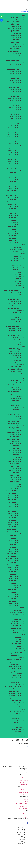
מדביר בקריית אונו (12, 197)
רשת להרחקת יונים (14, 298)
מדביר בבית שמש (12, 226)
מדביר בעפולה (13, 139)
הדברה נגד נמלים (17, 62)
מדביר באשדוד (13, 231)
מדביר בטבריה (13, 143)
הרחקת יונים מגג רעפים (13, 332)
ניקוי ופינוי (19, 310)
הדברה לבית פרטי (14, 78)
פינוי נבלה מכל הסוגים (16, 280)
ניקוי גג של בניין (15, 314)
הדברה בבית (16, 82)
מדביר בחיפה (13, 129)
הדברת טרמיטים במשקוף (12, 60)
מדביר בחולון (13, 179)
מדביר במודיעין (13, 217)
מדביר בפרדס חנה (12, 166)
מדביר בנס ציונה (12, 204)
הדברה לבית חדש (14, 80)
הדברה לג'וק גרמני (14, 96)
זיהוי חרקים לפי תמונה (16, 366)
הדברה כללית (18, 44)
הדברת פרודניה (15, 355)
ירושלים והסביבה (14, 222)
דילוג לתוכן (25, 821)
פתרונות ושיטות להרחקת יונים (11, 323)
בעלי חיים (19, 68)
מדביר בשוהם (13, 215)
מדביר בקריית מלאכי (11, 233)
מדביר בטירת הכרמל (11, 127)
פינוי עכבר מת (18, 278)
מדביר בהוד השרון (12, 154)
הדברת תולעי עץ (18, 360)
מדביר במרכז (13, 172)
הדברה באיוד (19, 357)
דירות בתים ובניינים (17, 75)
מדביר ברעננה (13, 156)
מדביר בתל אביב (12, 174)
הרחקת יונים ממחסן (14, 330)
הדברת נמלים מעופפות (13, 66)
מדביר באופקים (12, 238)
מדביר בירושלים (12, 224)
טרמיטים (20, 55)
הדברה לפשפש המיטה (13, 109)
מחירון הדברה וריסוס (16, 371)
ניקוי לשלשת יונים (14, 312)
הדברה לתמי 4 (15, 53)
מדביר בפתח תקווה (12, 188)
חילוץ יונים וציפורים (17, 341)
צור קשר (23, 373)
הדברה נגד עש (18, 362)
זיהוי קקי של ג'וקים (17, 368)
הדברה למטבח (15, 93)
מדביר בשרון (13, 147)
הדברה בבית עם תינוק (16, 17)
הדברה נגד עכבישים (14, 102)
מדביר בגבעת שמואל (11, 195)
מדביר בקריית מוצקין (11, 130)
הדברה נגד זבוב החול (16, 265)
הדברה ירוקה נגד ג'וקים (13, 21)
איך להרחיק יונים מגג (13, 324)
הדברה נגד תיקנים (14, 48)
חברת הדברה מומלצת (13, 51)
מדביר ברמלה (13, 219)
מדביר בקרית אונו (12, 192)
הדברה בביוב (16, 91)
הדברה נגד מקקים (14, 120)
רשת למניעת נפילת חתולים (15, 369)
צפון (18, 123)
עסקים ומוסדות (18, 33)
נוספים (23, 346)
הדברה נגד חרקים (14, 118)
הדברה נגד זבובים (17, 267)
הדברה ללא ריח (15, 30)
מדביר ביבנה (13, 206)
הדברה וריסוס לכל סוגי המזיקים (11, 50)
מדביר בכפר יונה (12, 159)
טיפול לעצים (19, 350)
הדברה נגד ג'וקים (14, 100)
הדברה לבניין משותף (14, 87)
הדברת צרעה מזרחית (16, 260)
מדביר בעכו (14, 141)
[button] (14, 375)
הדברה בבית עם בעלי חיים (12, 69)
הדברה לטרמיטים (14, 57)
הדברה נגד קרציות (14, 112)
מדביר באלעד (13, 199)
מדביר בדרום (13, 229)
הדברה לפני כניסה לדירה (13, 77)
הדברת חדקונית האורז (13, 114)
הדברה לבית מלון (14, 41)
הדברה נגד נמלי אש (14, 64)
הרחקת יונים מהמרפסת (13, 333)
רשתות (20, 294)
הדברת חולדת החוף (17, 251)
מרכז (18, 170)
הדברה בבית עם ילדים (13, 28)
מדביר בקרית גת (12, 237)
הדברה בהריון (15, 23)
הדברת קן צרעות (18, 256)
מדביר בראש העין (12, 201)
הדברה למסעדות (15, 37)
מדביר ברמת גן (13, 184)
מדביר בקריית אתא (12, 132)
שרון (18, 145)
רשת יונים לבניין (15, 301)
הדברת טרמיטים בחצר (13, 59)
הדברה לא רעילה (15, 32)
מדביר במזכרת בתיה (11, 210)
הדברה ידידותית (15, 24)
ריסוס (23, 15)
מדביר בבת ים (13, 177)
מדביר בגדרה (13, 211)
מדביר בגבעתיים (12, 183)
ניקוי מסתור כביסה (14, 292)
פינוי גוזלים (16, 317)
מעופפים (23, 253)
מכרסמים (22, 244)
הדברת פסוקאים (18, 359)
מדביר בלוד (14, 220)
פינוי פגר (20, 272)
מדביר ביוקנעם (13, 138)
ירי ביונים (19, 344)
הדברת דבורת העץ (17, 262)
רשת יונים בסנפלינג (14, 303)
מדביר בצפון (13, 125)
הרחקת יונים (19, 321)
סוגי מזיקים (19, 94)
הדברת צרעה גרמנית (16, 258)
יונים (24, 287)
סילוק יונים (19, 342)
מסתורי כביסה (18, 289)
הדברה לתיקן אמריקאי (13, 98)
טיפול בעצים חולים (14, 351)
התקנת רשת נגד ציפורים (13, 296)
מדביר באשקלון (12, 235)
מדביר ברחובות (13, 208)
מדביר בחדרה (13, 163)
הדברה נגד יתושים (17, 263)
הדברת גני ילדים (15, 42)
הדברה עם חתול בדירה (13, 73)
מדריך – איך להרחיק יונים (12, 326)
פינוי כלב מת (19, 276)
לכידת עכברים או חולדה (16, 249)
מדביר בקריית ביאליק (11, 136)
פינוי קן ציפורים (15, 319)
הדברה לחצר (16, 86)
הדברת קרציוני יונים (17, 337)
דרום (18, 228)
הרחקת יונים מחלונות (13, 299)
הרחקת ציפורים (18, 339)
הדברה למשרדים (15, 89)
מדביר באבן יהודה (12, 161)
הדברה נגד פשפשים (14, 111)
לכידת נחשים (18, 364)
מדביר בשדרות (13, 240)
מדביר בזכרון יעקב (12, 168)
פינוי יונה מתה (18, 281)
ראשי (24, 14)
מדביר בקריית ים (12, 134)
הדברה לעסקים (15, 35)
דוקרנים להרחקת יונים (13, 308)
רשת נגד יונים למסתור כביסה (11, 290)
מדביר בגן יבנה (13, 213)
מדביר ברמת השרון (12, 150)
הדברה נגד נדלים (14, 103)
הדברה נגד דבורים (17, 254)
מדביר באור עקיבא (12, 165)
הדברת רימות (15, 105)
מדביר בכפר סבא (12, 152)
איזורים (20, 121)
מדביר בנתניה (13, 157)
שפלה (17, 202)
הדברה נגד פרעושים (14, 107)
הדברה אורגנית (15, 26)
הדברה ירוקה (19, 19)
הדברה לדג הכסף (14, 116)
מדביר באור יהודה (12, 190)
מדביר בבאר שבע (12, 242)
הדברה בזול (16, 46)
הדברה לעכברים (18, 246)
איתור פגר (19, 283)
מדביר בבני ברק (12, 186)
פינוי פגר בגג (19, 285)
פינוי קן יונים (16, 315)
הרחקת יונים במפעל (14, 328)
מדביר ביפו (14, 175)
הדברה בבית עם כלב (14, 71)
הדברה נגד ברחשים (17, 269)
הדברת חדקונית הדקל (13, 353)
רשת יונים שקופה (14, 305)
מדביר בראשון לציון (11, 193)
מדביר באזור (13, 181)
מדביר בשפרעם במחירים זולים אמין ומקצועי (15, 767)
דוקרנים (20, 307)
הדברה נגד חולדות (17, 247)
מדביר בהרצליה (12, 148)
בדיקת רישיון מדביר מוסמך (15, 348)
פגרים (23, 271)
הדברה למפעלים (15, 39)
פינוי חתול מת (18, 274)
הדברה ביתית (15, 84)
